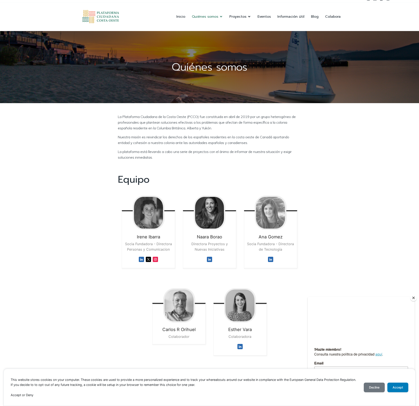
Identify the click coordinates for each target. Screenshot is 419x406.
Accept (398, 387)
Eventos (264, 16)
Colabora (333, 16)
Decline (374, 387)
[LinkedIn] (209, 262)
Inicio (180, 16)
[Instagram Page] (155, 262)
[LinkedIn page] (141, 262)
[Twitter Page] (148, 262)
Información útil (290, 16)
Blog (315, 16)
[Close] (413, 298)
